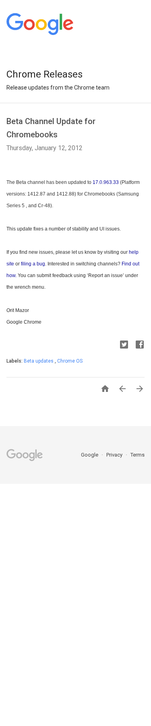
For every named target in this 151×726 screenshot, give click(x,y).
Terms (137, 455)
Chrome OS (70, 361)
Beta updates (39, 361)
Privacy (115, 455)
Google (90, 455)
